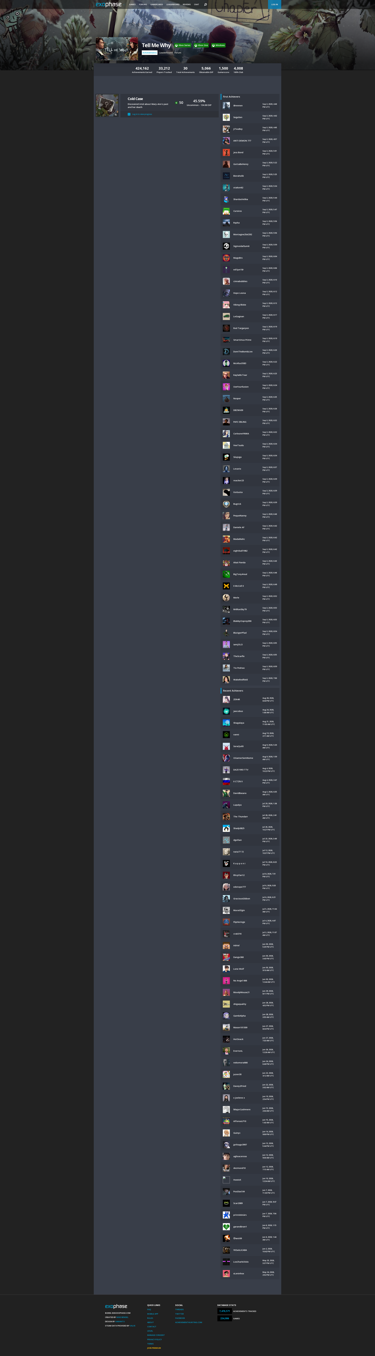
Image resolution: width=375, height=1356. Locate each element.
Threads (179, 1309)
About (150, 1322)
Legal (150, 1330)
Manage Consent (156, 1335)
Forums (143, 4)
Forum (178, 52)
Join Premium (154, 1348)
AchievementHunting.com (188, 1322)
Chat (196, 4)
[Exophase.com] (110, 4)
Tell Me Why (156, 45)
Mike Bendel (122, 1317)
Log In (274, 4)
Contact (151, 1326)
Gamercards (156, 4)
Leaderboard (172, 4)
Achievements (150, 52)
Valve (132, 1325)
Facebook (180, 1318)
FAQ (149, 1309)
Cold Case (135, 98)
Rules (150, 1318)
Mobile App (152, 1314)
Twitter (179, 1314)
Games (132, 4)
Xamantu (120, 1321)
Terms (150, 1343)
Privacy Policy (154, 1339)
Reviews (187, 4)
